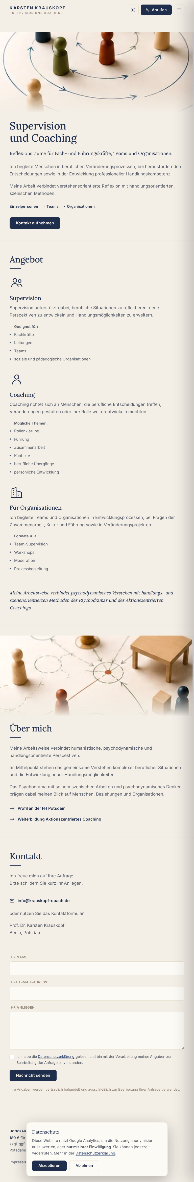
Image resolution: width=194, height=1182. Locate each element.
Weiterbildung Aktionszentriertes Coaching (59, 819)
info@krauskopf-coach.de (43, 900)
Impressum (19, 1162)
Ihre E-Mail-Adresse (30, 982)
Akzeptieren (49, 1165)
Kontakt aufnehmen (35, 223)
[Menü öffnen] (179, 10)
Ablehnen (84, 1165)
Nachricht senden (33, 1075)
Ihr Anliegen (22, 1007)
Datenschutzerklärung (56, 1056)
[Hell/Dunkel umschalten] (133, 10)
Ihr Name (18, 957)
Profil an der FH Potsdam (41, 808)
